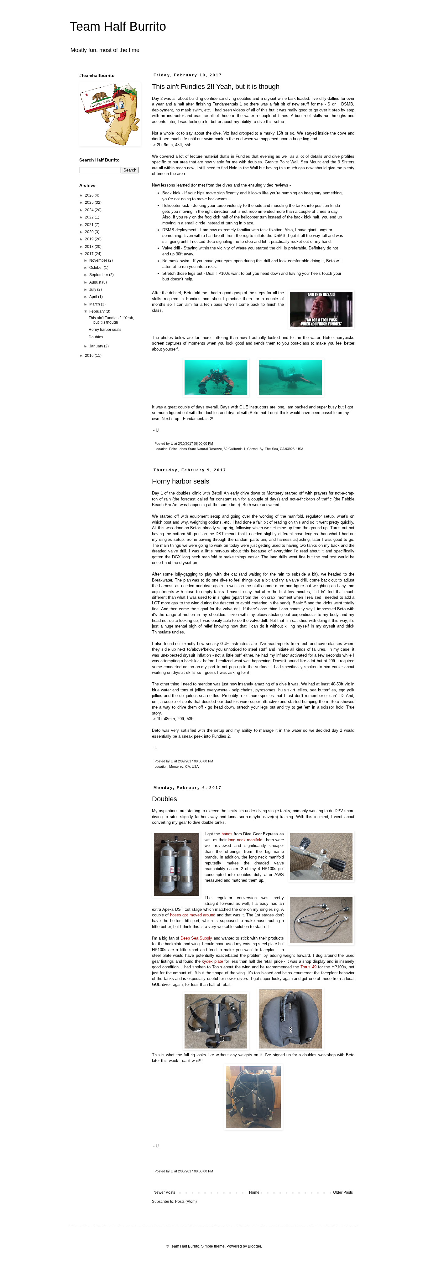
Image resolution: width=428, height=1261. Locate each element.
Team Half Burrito (118, 26)
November (98, 260)
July (93, 289)
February (97, 311)
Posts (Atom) (186, 1201)
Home (254, 1192)
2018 (90, 246)
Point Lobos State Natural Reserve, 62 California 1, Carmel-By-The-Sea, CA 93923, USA (236, 449)
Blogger (254, 1246)
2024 (90, 210)
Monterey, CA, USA (184, 766)
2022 (90, 217)
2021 (90, 225)
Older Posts (343, 1192)
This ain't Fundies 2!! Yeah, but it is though (215, 86)
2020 (90, 232)
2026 (90, 195)
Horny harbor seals (180, 481)
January (96, 346)
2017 (90, 254)
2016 (90, 355)
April (93, 297)
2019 (90, 239)
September (99, 275)
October (96, 267)
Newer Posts (164, 1192)
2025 (90, 202)
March (95, 304)
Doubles (164, 799)
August (95, 282)
